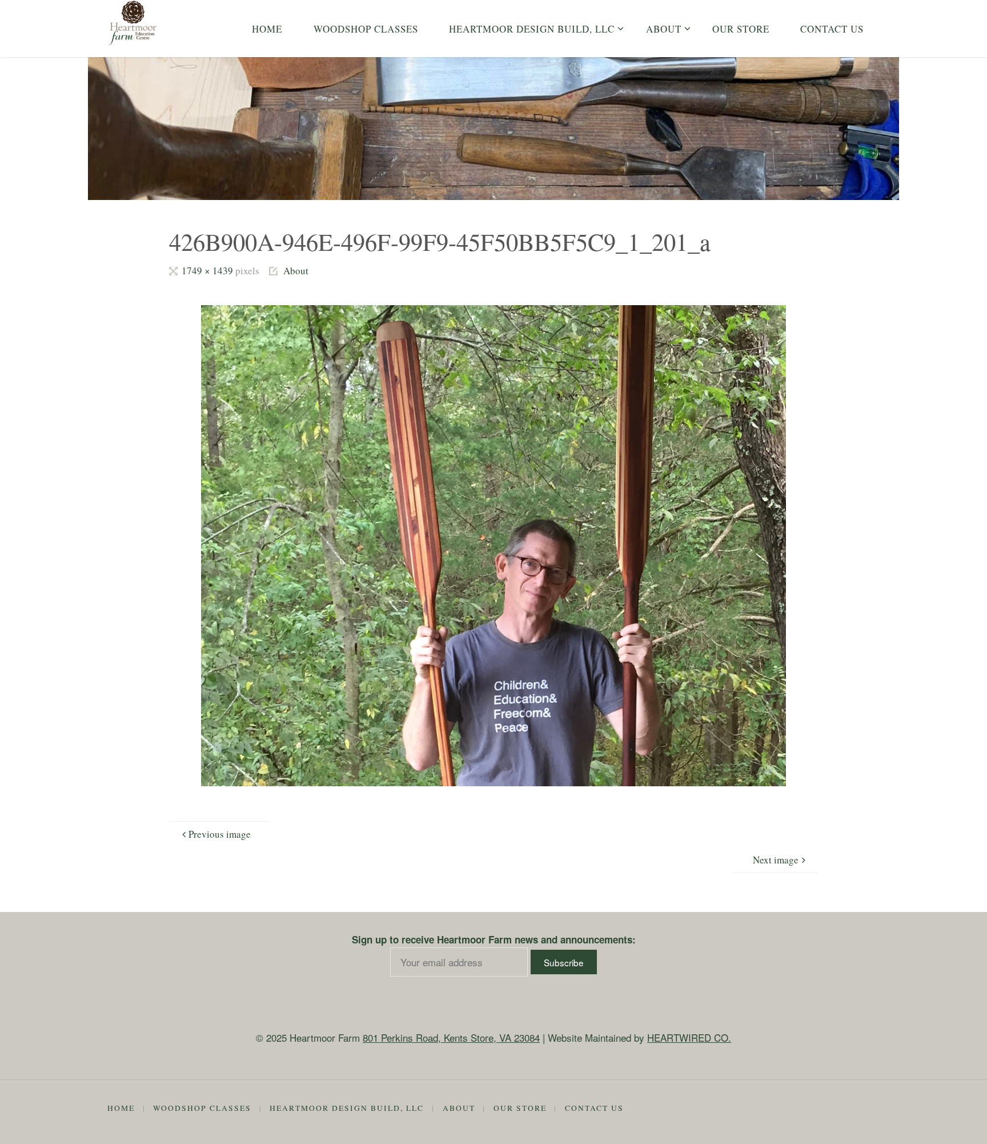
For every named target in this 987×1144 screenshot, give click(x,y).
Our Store (520, 1108)
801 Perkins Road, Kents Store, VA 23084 (451, 1037)
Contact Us (594, 1108)
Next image (776, 859)
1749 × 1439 (208, 270)
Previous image (219, 834)
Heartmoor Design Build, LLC (347, 1108)
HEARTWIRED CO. (689, 1037)
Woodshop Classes (202, 1108)
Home (121, 1108)
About (295, 270)
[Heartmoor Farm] (133, 23)
